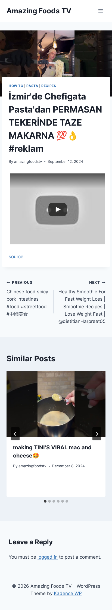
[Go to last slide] (15, 433)
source (16, 256)
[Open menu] (100, 11)
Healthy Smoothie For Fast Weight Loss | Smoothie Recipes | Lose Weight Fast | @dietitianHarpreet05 (81, 302)
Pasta (32, 86)
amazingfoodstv (28, 161)
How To (16, 86)
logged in (48, 557)
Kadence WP (68, 593)
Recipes (48, 86)
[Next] (96, 433)
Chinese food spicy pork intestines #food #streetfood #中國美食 (27, 298)
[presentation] (56, 404)
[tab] (45, 501)
